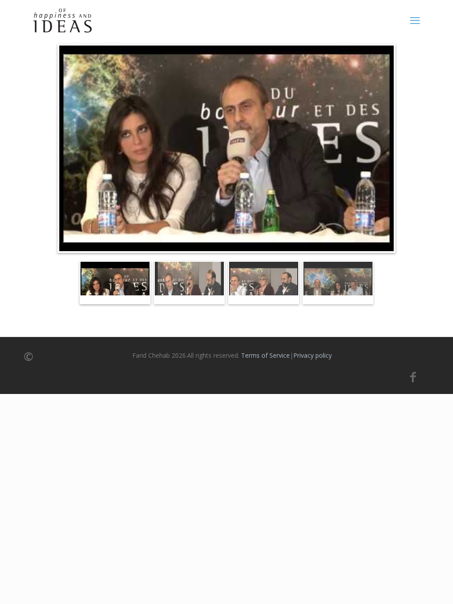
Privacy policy (312, 355)
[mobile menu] (414, 19)
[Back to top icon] (410, 586)
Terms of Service (265, 355)
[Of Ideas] (62, 20)
